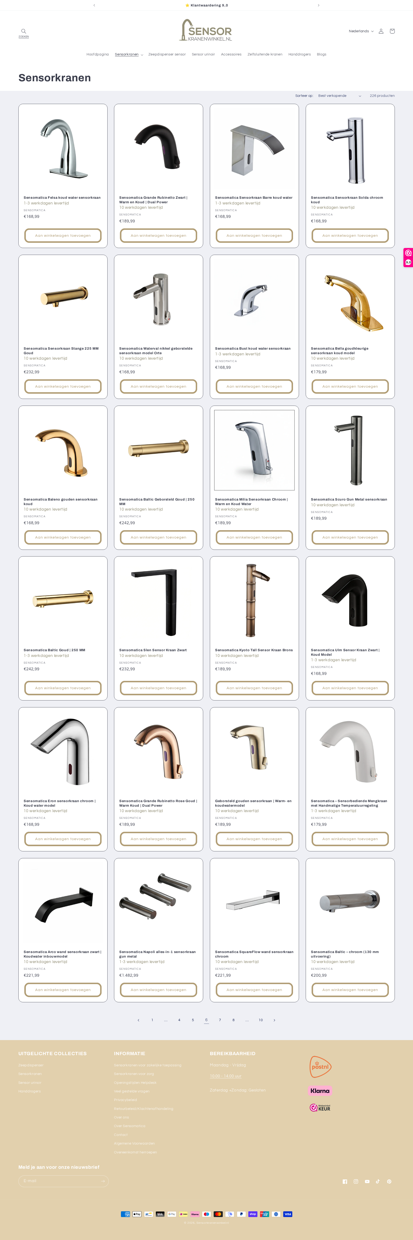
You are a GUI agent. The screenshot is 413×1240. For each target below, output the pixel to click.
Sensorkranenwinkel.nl (212, 1223)
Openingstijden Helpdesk (135, 1083)
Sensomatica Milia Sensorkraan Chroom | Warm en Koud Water (251, 501)
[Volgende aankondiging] (318, 5)
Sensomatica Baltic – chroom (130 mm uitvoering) (345, 954)
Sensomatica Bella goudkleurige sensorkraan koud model (340, 351)
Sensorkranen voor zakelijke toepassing (147, 1065)
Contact (121, 1135)
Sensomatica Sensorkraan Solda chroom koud (347, 200)
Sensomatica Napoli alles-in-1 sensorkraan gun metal (157, 954)
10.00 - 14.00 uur (226, 1076)
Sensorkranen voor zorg (134, 1074)
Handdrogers (29, 1091)
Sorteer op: (304, 96)
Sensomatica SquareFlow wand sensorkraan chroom (254, 954)
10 (261, 1020)
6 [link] (206, 1020)
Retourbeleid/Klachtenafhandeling (143, 1109)
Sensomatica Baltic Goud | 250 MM (54, 650)
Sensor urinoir (30, 1083)
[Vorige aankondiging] (94, 5)
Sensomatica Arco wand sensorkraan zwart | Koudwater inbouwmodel (63, 954)
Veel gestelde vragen (132, 1091)
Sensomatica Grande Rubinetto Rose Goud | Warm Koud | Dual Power (158, 803)
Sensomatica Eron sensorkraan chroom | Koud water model (60, 803)
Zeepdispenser (31, 1065)
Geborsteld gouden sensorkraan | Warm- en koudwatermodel (253, 803)
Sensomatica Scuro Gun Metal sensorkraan (349, 499)
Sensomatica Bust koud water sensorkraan (253, 348)
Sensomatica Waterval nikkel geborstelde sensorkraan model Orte (156, 351)
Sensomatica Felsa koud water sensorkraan (62, 197)
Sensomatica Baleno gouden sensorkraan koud (61, 501)
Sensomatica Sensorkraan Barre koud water (253, 197)
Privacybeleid (125, 1100)
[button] (23, 31)
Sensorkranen (30, 1074)
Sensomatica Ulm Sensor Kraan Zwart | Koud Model (345, 652)
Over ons (121, 1117)
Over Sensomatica (129, 1126)
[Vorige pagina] (138, 1020)
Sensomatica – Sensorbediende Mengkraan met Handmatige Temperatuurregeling (349, 803)
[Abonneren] (102, 1181)
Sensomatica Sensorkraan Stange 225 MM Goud (61, 351)
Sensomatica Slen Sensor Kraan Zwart (153, 650)
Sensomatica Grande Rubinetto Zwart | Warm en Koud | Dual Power (153, 200)
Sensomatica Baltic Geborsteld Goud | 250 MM (157, 501)
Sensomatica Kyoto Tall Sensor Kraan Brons (254, 650)
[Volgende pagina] (274, 1020)
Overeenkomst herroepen (135, 1152)
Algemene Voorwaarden (134, 1143)
